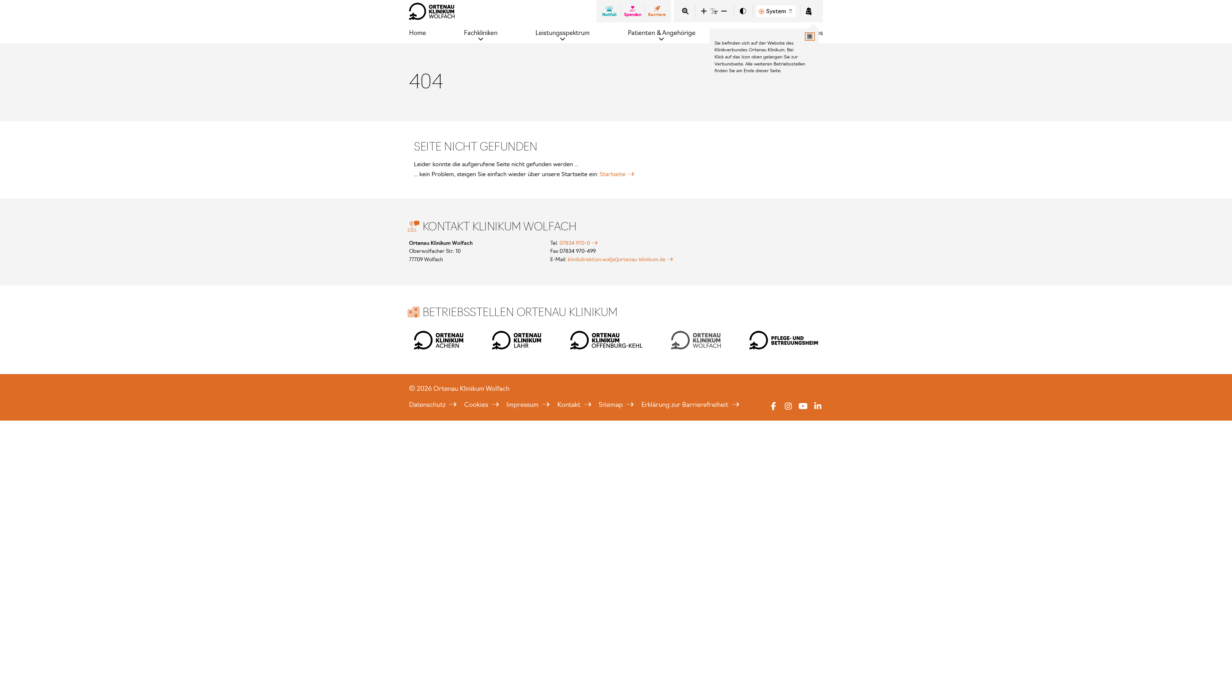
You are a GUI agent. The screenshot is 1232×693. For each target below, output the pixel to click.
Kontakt (569, 404)
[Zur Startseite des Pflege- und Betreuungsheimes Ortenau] (783, 340)
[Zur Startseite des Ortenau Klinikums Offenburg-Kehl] (606, 340)
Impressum (523, 404)
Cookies (477, 404)
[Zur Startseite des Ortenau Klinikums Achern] (439, 340)
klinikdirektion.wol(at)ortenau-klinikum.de (616, 259)
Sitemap (611, 404)
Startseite (613, 174)
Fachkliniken (481, 33)
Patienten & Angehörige (662, 33)
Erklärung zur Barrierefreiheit (685, 404)
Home (417, 33)
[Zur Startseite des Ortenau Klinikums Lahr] (517, 340)
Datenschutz (428, 404)
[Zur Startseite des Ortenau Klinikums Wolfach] (432, 11)
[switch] (743, 11)
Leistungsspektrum (562, 33)
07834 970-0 (575, 243)
